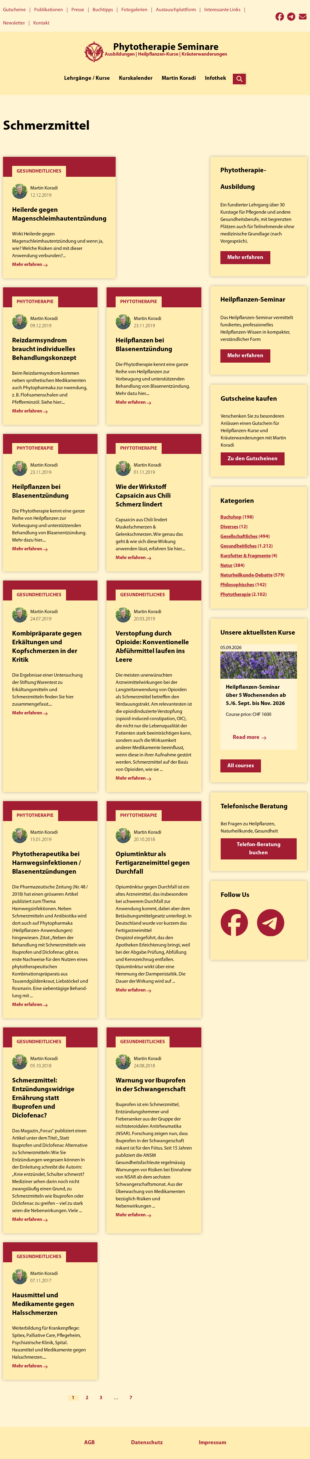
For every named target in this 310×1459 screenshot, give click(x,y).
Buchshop (231, 517)
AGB (89, 1443)
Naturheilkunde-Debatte (246, 575)
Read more (246, 737)
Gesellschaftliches (239, 536)
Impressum (212, 1443)
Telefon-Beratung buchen (259, 849)
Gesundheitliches (238, 546)
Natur (226, 565)
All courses (240, 766)
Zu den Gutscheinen (253, 459)
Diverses (229, 527)
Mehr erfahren (245, 257)
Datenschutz (147, 1443)
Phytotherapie (235, 594)
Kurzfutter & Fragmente (245, 556)
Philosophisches (237, 585)
